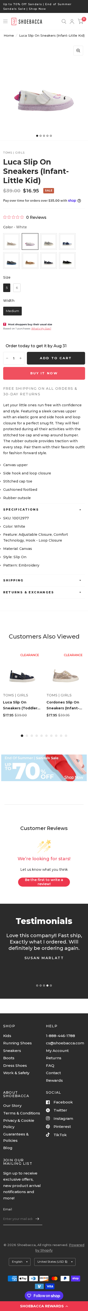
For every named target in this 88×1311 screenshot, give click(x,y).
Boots (8, 1058)
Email (7, 1209)
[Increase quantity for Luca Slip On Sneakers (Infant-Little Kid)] (20, 358)
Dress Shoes (15, 1065)
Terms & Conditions (21, 1113)
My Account (57, 1050)
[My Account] (72, 21)
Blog (7, 1147)
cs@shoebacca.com (65, 1043)
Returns (53, 1058)
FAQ (50, 1065)
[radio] (11, 241)
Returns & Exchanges (28, 592)
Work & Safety (16, 1072)
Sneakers (12, 1050)
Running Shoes (17, 1043)
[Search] (64, 21)
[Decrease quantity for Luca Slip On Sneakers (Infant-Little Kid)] (7, 358)
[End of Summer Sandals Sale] (44, 768)
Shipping (13, 580)
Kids (7, 1035)
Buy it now (44, 373)
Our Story (12, 1105)
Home (9, 35)
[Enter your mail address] (37, 1218)
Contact (53, 1072)
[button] (44, 1306)
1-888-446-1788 (60, 1035)
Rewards (54, 1080)
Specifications (21, 509)
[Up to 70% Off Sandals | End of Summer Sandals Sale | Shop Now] (44, 6)
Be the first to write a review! (44, 882)
